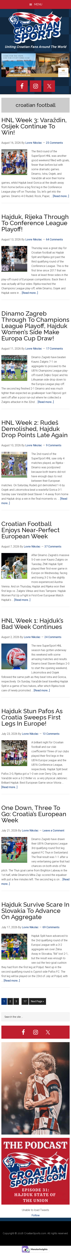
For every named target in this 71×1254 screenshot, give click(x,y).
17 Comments (54, 348)
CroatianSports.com (35, 1233)
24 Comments (52, 637)
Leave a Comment (53, 830)
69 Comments (51, 927)
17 (25, 1002)
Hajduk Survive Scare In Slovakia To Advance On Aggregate (35, 910)
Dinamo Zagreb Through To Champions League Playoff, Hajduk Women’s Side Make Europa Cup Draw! (35, 326)
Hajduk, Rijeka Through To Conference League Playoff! (35, 223)
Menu (38, 4)
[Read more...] (61, 196)
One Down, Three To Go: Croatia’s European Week (33, 814)
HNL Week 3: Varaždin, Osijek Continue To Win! (34, 126)
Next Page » (37, 1002)
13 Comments (51, 733)
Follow (36, 1215)
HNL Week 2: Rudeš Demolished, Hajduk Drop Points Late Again (34, 429)
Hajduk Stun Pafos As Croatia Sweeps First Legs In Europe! (32, 717)
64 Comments (54, 239)
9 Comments (53, 445)
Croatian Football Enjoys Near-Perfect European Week (30, 530)
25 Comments (54, 142)
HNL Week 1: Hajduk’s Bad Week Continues (32, 623)
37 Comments (52, 546)
